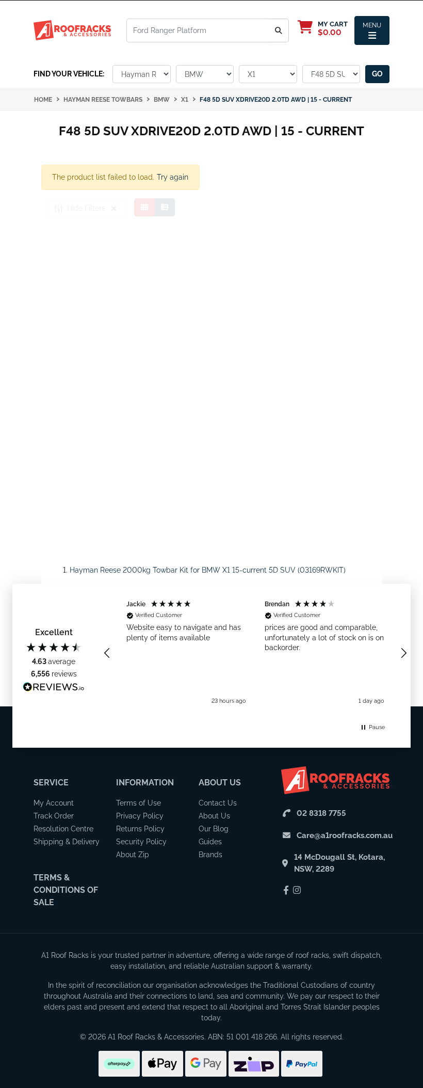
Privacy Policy (140, 816)
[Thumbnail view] (144, 207)
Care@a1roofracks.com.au (345, 835)
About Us (220, 782)
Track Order (54, 816)
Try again (172, 177)
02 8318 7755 (321, 813)
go (377, 74)
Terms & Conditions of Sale (66, 890)
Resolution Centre (63, 829)
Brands (210, 854)
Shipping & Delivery (67, 842)
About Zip (132, 854)
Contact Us (218, 803)
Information (145, 782)
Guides (210, 842)
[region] (255, 653)
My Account (54, 803)
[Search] (279, 30)
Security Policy (141, 842)
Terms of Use (138, 803)
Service (51, 782)
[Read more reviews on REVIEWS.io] (54, 688)
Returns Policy (140, 829)
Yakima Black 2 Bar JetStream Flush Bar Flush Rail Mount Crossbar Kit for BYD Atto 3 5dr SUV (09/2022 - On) (89, 1040)
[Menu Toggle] (371, 30)
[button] (107, 653)
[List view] (164, 207)
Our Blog (214, 829)
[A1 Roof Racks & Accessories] (72, 30)
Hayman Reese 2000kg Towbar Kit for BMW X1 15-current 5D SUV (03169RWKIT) (208, 570)
